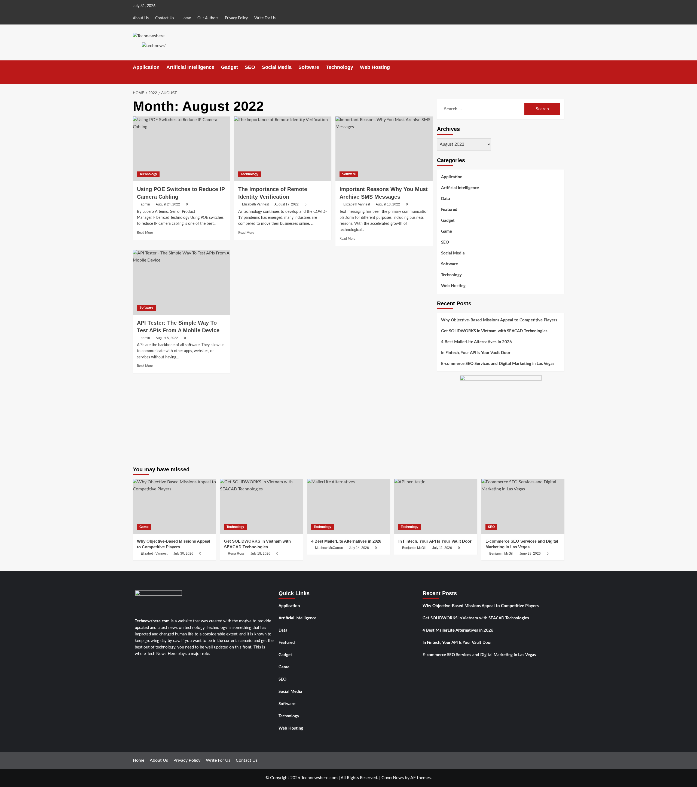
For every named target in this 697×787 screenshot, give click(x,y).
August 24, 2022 (168, 204)
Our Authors (207, 18)
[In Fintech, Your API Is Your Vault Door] (435, 506)
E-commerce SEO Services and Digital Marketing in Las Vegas (498, 364)
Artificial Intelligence (190, 67)
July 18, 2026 (260, 553)
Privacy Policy (236, 18)
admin (145, 204)
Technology (339, 67)
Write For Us (265, 18)
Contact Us (164, 18)
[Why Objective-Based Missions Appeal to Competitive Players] (174, 506)
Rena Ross (236, 553)
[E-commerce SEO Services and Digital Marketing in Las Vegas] (522, 506)
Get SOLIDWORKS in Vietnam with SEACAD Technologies (494, 331)
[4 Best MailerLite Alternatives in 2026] (348, 506)
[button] (561, 79)
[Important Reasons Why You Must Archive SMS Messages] (384, 148)
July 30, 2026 (183, 553)
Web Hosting (375, 67)
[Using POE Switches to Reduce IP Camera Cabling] (181, 148)
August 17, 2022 (286, 204)
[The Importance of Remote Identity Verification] (282, 148)
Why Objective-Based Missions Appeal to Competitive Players (499, 320)
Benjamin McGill (414, 548)
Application (146, 67)
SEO (250, 67)
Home (186, 18)
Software (308, 67)
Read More (145, 232)
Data (445, 199)
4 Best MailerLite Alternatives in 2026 (476, 342)
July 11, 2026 (442, 548)
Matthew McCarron (329, 548)
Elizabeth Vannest (255, 204)
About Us (141, 18)
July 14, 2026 (359, 548)
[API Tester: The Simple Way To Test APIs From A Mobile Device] (181, 282)
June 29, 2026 (530, 553)
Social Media (277, 67)
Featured (449, 210)
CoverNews (392, 778)
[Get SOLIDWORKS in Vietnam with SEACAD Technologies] (261, 506)
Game (446, 231)
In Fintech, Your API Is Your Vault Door (475, 353)
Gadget (229, 67)
